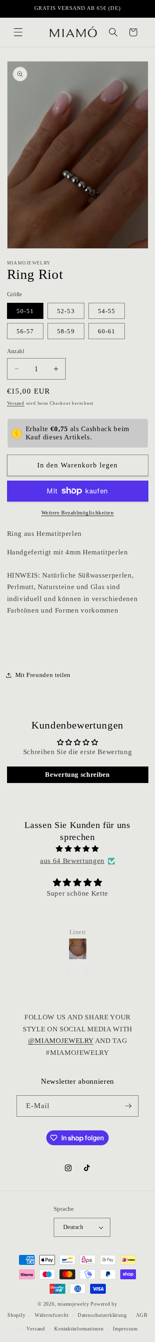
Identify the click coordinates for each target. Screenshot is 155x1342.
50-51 (25, 310)
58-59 (66, 331)
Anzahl (16, 351)
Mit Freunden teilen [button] (43, 674)
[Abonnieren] (128, 1106)
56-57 (25, 331)
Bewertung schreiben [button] (77, 774)
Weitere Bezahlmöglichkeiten (77, 512)
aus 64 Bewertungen (72, 861)
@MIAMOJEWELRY (61, 1041)
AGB (142, 1315)
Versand (15, 403)
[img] (77, 849)
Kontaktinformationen (78, 1329)
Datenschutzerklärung (102, 1315)
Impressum (125, 1329)
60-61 (107, 331)
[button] (18, 32)
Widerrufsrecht (52, 1315)
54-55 (107, 310)
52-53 (66, 310)
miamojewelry (73, 1304)
